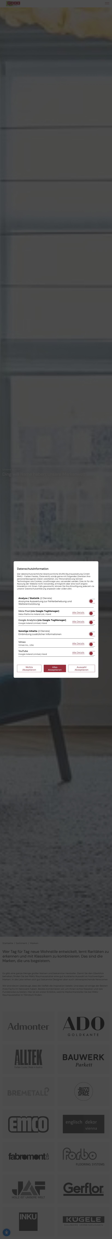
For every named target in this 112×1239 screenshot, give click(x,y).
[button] (91, 601)
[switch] (91, 600)
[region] (56, 627)
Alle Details (78, 612)
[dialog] (56, 619)
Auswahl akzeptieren (81, 668)
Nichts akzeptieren (29, 668)
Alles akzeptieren (55, 668)
